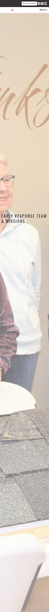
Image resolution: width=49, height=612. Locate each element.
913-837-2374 (29, 3)
